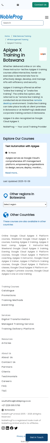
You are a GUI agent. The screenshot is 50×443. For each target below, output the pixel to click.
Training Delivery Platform (18, 328)
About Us (7, 357)
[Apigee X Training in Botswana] (13, 16)
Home (7, 36)
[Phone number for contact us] (2, 4)
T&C (4, 390)
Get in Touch (36, 437)
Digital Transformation (16, 319)
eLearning (8, 304)
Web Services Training (22, 36)
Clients (6, 371)
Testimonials (9, 376)
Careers (7, 381)
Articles (6, 343)
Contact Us (40, 4)
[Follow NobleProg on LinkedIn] (7, 427)
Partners (7, 366)
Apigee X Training (14, 43)
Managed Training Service (18, 323)
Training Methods (12, 300)
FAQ (4, 385)
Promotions (9, 295)
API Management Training (17, 39)
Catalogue (8, 290)
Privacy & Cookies (25, 436)
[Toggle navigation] (46, 17)
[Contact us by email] (18, 4)
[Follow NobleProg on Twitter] (16, 427)
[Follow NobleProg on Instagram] (3, 427)
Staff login (25, 441)
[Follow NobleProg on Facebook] (11, 427)
